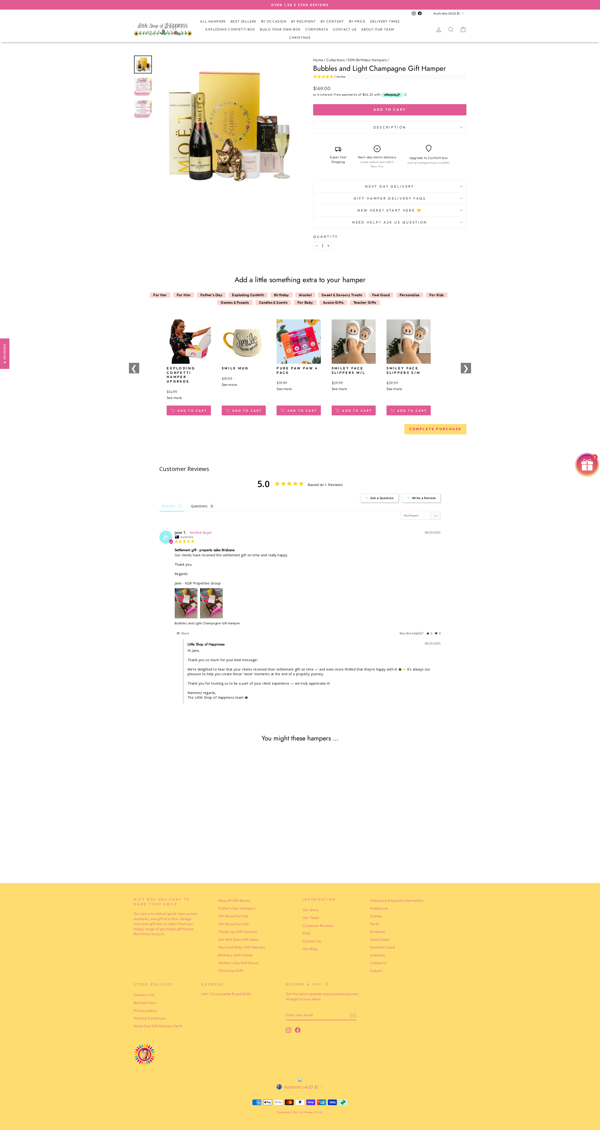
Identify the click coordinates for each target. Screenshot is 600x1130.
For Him (184, 295)
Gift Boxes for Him (233, 924)
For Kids (436, 295)
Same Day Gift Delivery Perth (158, 1026)
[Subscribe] (353, 1015)
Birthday (281, 295)
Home (318, 60)
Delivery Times (385, 21)
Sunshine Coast (382, 947)
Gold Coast (379, 939)
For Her (160, 295)
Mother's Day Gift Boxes (238, 963)
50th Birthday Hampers (367, 60)
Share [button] (184, 633)
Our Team (311, 917)
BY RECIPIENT (303, 21)
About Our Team (377, 29)
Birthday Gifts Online (235, 955)
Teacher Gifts (364, 302)
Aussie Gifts (333, 302)
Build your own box (280, 29)
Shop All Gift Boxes (234, 900)
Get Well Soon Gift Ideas (238, 939)
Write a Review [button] (424, 498)
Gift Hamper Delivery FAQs (390, 198)
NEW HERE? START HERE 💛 (389, 210)
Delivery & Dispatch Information (396, 900)
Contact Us (344, 29)
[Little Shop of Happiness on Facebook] (297, 1030)
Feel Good (381, 295)
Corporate (316, 29)
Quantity (325, 237)
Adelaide (377, 955)
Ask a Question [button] (382, 498)
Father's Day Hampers (236, 908)
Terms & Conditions (149, 1018)
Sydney (376, 916)
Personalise (410, 295)
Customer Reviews (318, 925)
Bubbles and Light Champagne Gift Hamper (207, 623)
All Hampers (213, 21)
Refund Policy (145, 1003)
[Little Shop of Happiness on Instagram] (288, 1030)
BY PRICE (357, 21)
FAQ (306, 933)
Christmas (300, 37)
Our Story (311, 910)
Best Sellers (243, 21)
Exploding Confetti (248, 295)
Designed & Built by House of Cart (300, 1112)
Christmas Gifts (231, 970)
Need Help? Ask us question (389, 222)
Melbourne (379, 908)
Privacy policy (145, 1010)
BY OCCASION (273, 21)
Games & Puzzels (235, 302)
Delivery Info (144, 995)
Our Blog (310, 949)
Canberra (378, 963)
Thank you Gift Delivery (237, 931)
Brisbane (377, 931)
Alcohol (305, 295)
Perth (374, 924)
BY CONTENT (332, 21)
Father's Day (211, 295)
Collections (335, 60)
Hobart (376, 970)
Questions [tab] (199, 506)
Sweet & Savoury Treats (342, 295)
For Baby (305, 302)
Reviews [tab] (168, 506)
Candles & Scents (273, 302)
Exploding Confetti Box (230, 29)
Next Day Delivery (389, 186)
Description (389, 127)
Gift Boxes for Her (233, 916)
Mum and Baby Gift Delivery (241, 947)
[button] (429, 633)
